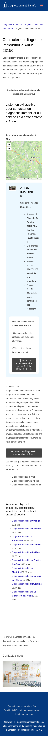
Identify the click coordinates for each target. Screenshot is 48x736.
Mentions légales (31, 706)
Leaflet (19, 179)
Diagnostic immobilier (12, 24)
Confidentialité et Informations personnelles (23, 710)
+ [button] (9, 144)
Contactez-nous (15, 706)
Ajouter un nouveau (24, 714)
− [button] (9, 148)
